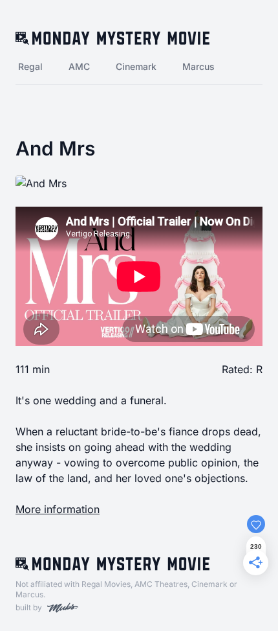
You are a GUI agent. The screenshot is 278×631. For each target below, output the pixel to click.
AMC (79, 66)
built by (29, 607)
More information (58, 509)
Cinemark (136, 66)
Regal (30, 66)
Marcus (198, 66)
